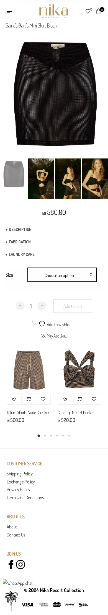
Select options (28, 399)
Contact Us (16, 535)
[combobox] (62, 275)
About (12, 527)
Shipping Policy (20, 474)
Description (20, 229)
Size (9, 275)
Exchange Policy (21, 482)
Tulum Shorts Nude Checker (28, 412)
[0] (98, 11)
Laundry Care (22, 254)
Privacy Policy (18, 489)
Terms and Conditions (25, 497)
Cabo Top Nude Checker (76, 412)
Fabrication (20, 242)
